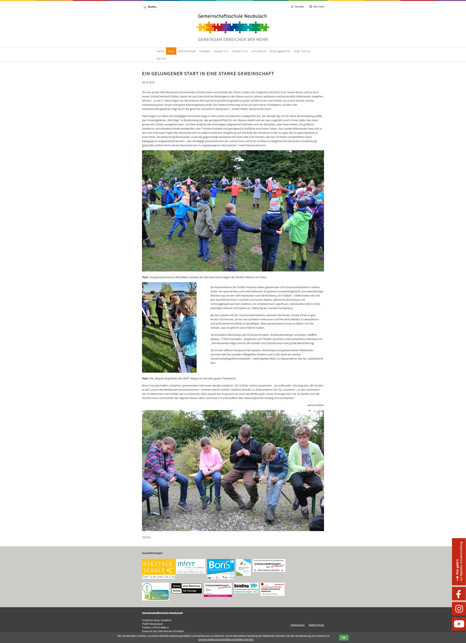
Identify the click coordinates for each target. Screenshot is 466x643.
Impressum (298, 625)
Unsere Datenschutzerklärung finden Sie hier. (226, 639)
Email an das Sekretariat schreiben (163, 631)
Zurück (146, 537)
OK (343, 637)
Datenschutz (316, 625)
